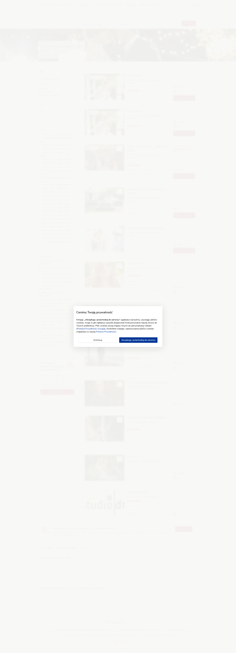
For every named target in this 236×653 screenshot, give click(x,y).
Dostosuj (97, 340)
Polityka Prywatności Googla (91, 328)
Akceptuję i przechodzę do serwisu (138, 340)
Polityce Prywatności (106, 331)
